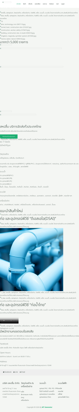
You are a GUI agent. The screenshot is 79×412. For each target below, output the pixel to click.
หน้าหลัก (18, 4)
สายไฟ (60, 388)
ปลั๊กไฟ (60, 394)
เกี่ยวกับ (30, 4)
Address (3, 361)
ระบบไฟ (2, 192)
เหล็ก (22, 392)
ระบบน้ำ (3, 171)
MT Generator (47, 407)
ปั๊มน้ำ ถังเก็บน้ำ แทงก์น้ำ (47, 391)
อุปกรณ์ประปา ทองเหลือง (47, 394)
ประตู (22, 397)
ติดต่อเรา (51, 4)
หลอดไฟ (60, 391)
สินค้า (24, 4)
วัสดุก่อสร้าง (4, 154)
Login (63, 4)
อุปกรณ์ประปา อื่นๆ (45, 397)
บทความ (45, 4)
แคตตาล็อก (37, 4)
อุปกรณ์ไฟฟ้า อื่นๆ (63, 397)
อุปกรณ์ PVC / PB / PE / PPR (49, 388)
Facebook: (4, 343)
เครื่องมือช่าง (4, 200)
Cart (57, 4)
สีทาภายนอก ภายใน (27, 394)
